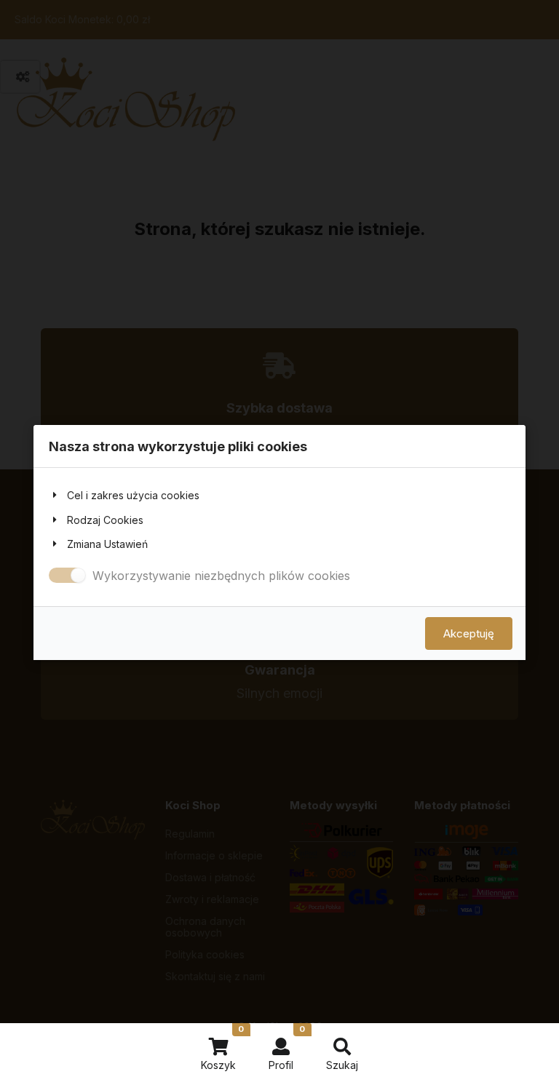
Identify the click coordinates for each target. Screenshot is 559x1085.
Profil (287, 1047)
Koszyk (222, 1047)
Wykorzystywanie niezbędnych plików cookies (221, 575)
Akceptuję (468, 633)
